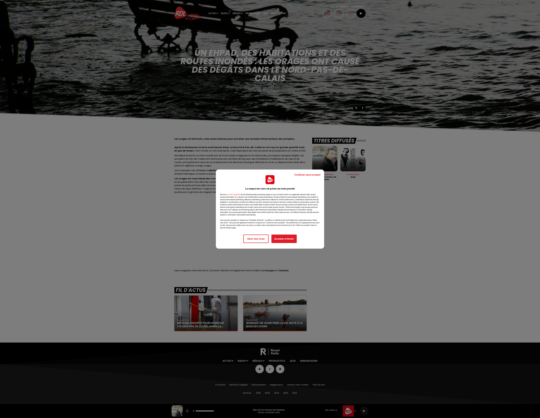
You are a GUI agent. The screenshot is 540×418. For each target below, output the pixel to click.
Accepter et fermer (284, 238)
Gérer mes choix (256, 238)
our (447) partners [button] (233, 194)
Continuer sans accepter (307, 174)
